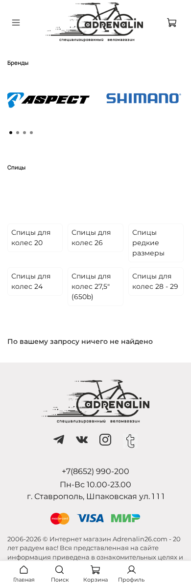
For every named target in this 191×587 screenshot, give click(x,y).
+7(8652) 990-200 (95, 471)
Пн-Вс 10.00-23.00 (95, 484)
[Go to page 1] (10, 132)
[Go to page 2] (17, 132)
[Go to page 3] (24, 132)
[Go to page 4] (31, 132)
